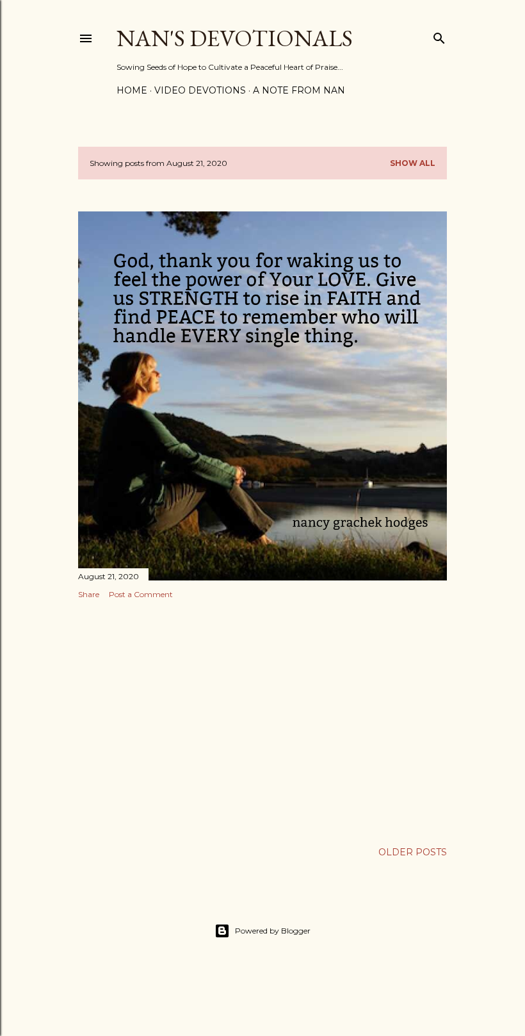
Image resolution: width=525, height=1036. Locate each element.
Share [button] (88, 594)
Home (132, 90)
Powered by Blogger (273, 930)
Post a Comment (141, 594)
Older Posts (412, 852)
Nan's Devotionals (235, 38)
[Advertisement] (262, 720)
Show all (412, 163)
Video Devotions (200, 90)
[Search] (439, 35)
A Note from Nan (299, 90)
